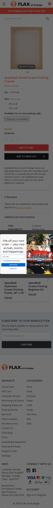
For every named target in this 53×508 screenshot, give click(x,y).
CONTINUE (13, 265)
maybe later (13, 268)
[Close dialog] (50, 236)
